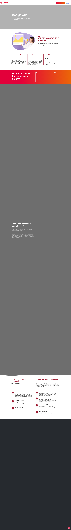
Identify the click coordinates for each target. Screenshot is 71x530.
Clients (44, 2)
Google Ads (40, 2)
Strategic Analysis (17, 2)
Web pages (32, 2)
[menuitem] (68, 2)
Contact (47, 2)
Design (22, 2)
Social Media (36, 2)
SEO (28, 2)
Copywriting (25, 2)
